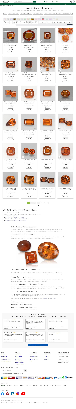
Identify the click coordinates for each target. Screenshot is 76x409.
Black (8, 19)
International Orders (19, 364)
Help (20, 4)
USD (73, 4)
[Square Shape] (17, 22)
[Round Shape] (4, 22)
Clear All (69, 24)
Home (3, 4)
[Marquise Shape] (23, 22)
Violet (51, 19)
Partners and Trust (33, 359)
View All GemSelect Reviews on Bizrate (14, 217)
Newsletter (46, 359)
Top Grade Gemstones (5, 359)
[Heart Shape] (26, 22)
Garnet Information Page (49, 298)
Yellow (57, 19)
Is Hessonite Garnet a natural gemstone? (22, 304)
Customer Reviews (33, 356)
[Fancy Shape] (36, 22)
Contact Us (32, 357)
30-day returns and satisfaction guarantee (15, 220)
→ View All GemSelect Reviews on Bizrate (38, 345)
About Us (32, 354)
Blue (11, 19)
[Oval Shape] (7, 22)
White (54, 19)
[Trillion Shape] (20, 22)
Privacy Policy (18, 359)
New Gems (3, 354)
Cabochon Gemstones (5, 361)
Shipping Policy (18, 357)
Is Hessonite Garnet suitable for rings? (21, 306)
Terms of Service (18, 361)
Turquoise (47, 19)
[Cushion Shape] (30, 22)
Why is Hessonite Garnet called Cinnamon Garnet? (24, 307)
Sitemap (46, 357)
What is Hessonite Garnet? (18, 303)
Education (25, 4)
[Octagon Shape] (11, 22)
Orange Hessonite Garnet (32, 19)
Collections (46, 354)
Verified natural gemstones (11, 215)
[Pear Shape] (14, 22)
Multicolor (28, 19)
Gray (22, 19)
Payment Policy (18, 356)
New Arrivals (15, 4)
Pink (36, 19)
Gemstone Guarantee (19, 362)
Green (25, 19)
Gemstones (8, 4)
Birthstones (3, 357)
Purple (39, 19)
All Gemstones (4, 356)
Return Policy (18, 354)
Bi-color (5, 19)
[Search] (34, 2)
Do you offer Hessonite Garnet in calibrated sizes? (24, 309)
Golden (19, 19)
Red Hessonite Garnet (43, 19)
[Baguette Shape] (33, 22)
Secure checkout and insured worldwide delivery (17, 218)
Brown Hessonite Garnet (15, 19)
